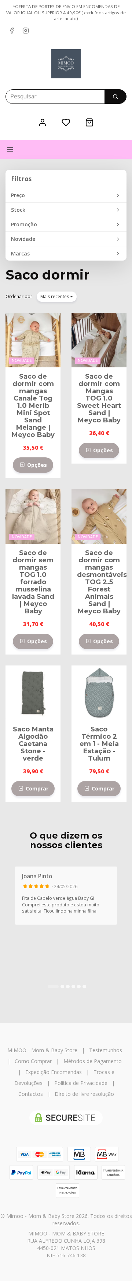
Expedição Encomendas (53, 1072)
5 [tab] (79, 986)
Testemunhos (105, 1050)
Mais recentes (55, 296)
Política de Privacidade (80, 1082)
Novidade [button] (23, 238)
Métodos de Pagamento (92, 1061)
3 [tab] (68, 986)
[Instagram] (25, 30)
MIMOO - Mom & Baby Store (42, 1050)
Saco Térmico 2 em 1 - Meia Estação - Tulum (99, 743)
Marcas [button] (20, 253)
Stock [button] (18, 209)
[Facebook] (12, 30)
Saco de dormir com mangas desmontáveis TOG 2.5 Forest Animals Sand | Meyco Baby (102, 581)
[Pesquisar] (115, 96)
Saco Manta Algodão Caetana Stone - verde (33, 743)
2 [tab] (62, 986)
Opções (36, 464)
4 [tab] (73, 986)
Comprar (36, 788)
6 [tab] (84, 986)
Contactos (30, 1093)
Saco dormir (47, 275)
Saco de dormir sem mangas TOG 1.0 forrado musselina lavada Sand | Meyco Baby (33, 581)
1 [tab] (53, 986)
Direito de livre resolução (84, 1093)
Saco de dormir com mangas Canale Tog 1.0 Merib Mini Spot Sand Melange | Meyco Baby (33, 405)
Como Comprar (33, 1061)
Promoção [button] (24, 224)
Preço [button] (18, 195)
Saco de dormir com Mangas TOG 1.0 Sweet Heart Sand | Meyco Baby (99, 398)
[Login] (42, 122)
